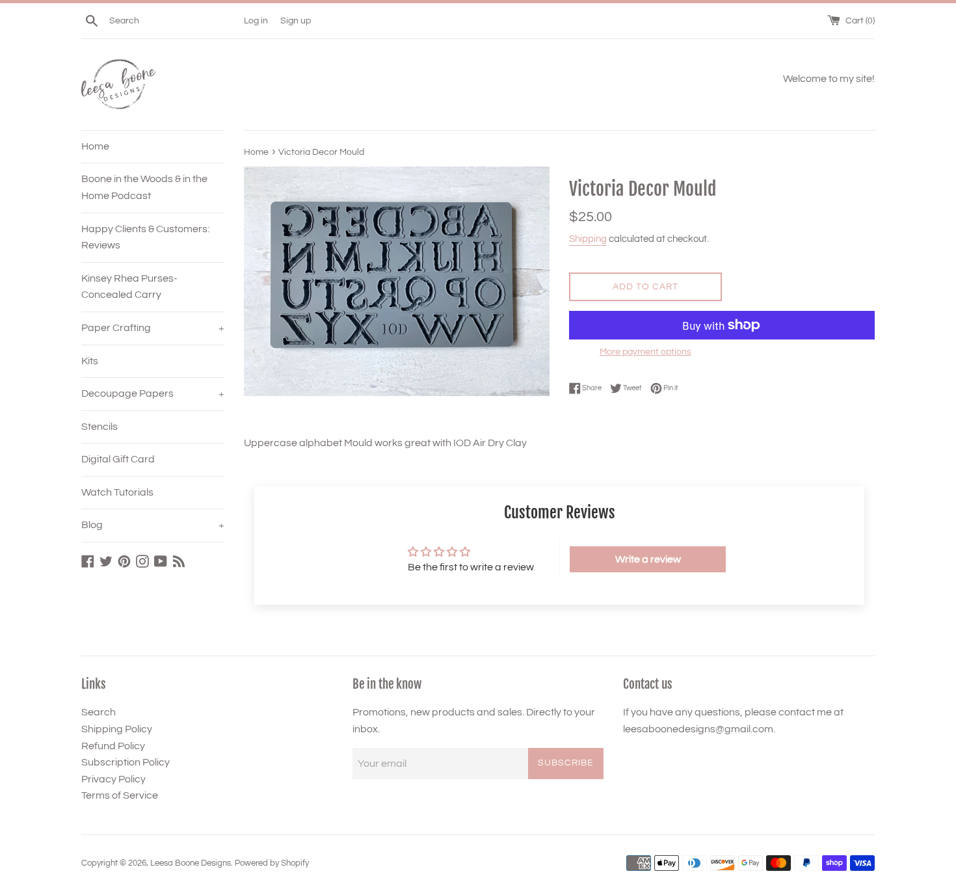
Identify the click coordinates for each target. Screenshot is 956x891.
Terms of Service (119, 795)
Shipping (588, 239)
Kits (89, 361)
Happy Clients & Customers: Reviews (145, 237)
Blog (152, 525)
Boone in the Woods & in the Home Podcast (144, 187)
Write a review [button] (648, 559)
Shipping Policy (116, 729)
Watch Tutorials (117, 492)
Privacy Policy (113, 779)
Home (95, 146)
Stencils (99, 426)
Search (98, 712)
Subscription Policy (125, 762)
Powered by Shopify (272, 863)
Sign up (295, 20)
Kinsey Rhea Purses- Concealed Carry (129, 286)
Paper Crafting (152, 328)
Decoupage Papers (152, 393)
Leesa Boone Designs (190, 863)
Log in (256, 20)
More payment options (645, 351)
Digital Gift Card (118, 459)
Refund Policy (113, 746)
